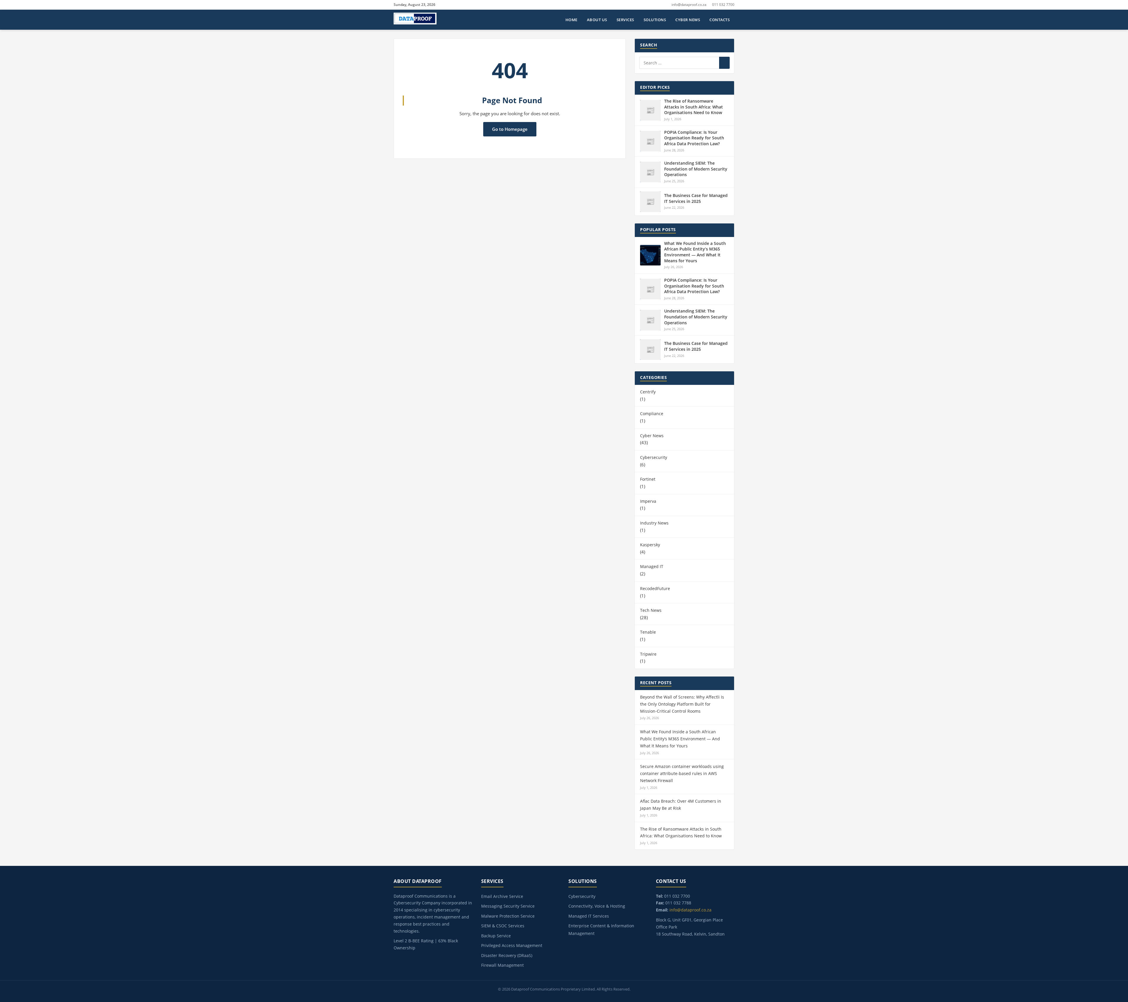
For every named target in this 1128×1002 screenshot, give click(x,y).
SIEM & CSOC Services (502, 925)
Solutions (655, 19)
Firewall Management (502, 965)
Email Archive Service (502, 896)
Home (571, 19)
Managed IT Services (588, 916)
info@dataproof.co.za (689, 4)
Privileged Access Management (511, 945)
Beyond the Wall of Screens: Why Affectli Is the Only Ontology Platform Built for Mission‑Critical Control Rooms (682, 704)
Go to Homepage (510, 129)
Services (625, 19)
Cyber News (687, 19)
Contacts (719, 19)
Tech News (651, 610)
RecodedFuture (655, 588)
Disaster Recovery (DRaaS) (506, 955)
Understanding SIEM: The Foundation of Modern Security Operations (695, 168)
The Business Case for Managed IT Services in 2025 (696, 198)
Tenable (648, 632)
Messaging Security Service (508, 906)
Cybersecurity (653, 457)
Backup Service (496, 935)
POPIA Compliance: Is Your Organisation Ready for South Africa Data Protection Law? (694, 137)
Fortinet (647, 479)
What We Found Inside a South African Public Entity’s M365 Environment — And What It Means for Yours (695, 252)
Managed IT (651, 566)
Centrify (648, 392)
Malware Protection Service (508, 916)
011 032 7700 (723, 4)
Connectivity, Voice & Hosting (596, 906)
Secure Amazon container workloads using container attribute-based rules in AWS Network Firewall (682, 773)
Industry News (654, 523)
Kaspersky (650, 544)
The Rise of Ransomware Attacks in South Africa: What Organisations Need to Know (693, 106)
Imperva (648, 501)
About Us (597, 19)
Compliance (651, 413)
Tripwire (648, 654)
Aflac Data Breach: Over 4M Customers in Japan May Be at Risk (680, 804)
